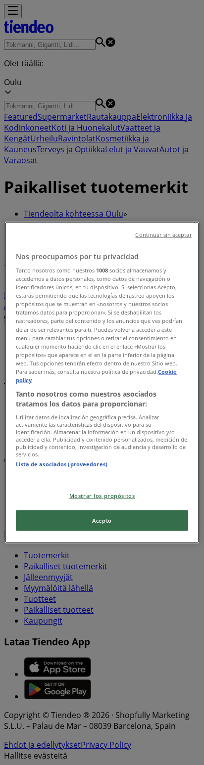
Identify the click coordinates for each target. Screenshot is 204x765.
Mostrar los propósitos (102, 495)
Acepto (101, 520)
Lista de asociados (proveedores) (61, 464)
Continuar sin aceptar (163, 234)
